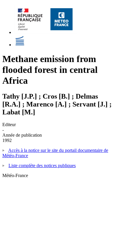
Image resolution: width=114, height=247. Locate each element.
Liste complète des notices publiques (42, 165)
